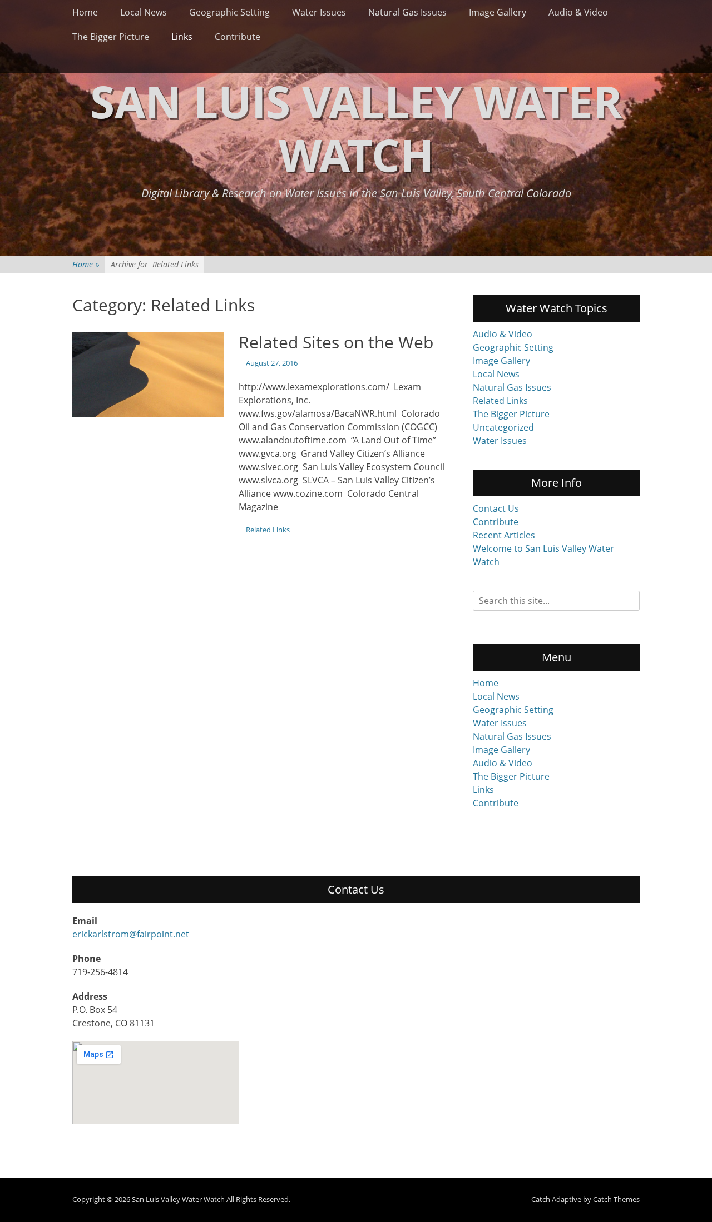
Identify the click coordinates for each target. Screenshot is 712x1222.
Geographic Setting (229, 12)
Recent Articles (504, 535)
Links (181, 37)
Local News (143, 12)
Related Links (268, 530)
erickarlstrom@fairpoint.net (130, 934)
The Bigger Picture (110, 37)
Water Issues (319, 12)
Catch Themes (616, 1199)
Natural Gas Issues (407, 12)
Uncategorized (503, 427)
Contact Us (496, 508)
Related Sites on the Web (336, 342)
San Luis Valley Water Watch (356, 127)
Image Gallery (497, 12)
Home (85, 12)
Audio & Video (578, 12)
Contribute (237, 37)
